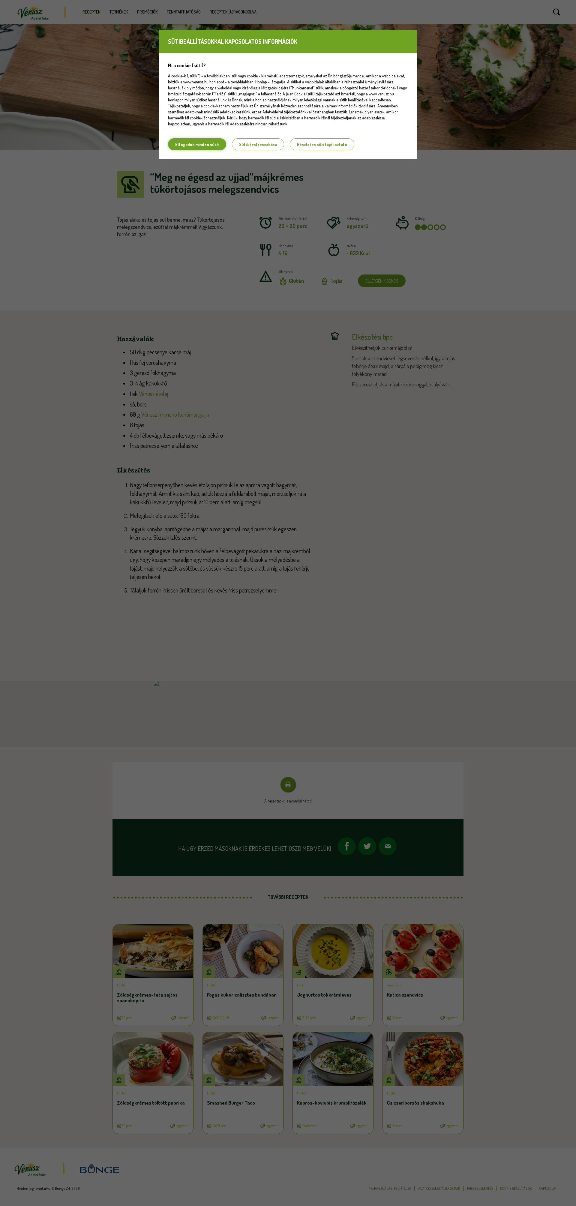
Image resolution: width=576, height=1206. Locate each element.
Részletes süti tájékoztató (322, 144)
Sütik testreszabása (258, 144)
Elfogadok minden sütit (197, 144)
